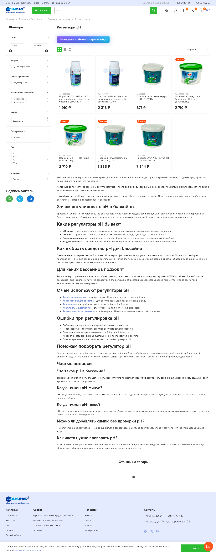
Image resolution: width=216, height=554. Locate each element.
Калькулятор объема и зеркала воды (83, 39)
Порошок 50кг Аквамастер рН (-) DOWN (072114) (153, 159)
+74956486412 (182, 2)
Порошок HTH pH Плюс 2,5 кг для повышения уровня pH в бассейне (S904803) (75, 99)
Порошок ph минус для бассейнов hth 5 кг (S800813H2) (187, 99)
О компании (12, 2)
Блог (36, 2)
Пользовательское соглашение (48, 520)
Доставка (37, 530)
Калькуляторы (91, 530)
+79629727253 (202, 2)
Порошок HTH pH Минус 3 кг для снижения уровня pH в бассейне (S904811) (113, 99)
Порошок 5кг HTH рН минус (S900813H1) (74, 159)
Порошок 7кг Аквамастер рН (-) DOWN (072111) (113, 159)
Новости (89, 515)
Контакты (26, 2)
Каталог (44, 10)
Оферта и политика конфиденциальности (53, 515)
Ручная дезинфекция (58, 19)
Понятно (195, 548)
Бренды (88, 525)
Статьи (88, 520)
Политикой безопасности (27, 549)
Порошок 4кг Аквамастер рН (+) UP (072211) (152, 97)
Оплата (46, 2)
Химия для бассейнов (30, 19)
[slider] (10, 51)
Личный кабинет (61, 2)
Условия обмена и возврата (46, 525)
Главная (10, 19)
